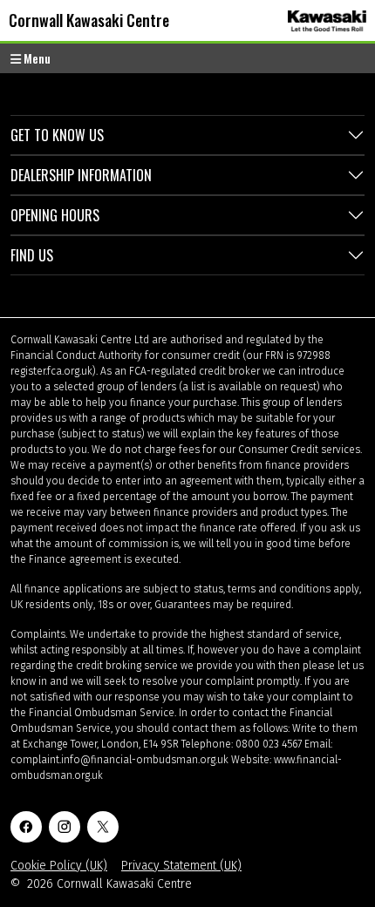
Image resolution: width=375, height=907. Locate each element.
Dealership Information (81, 175)
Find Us (31, 255)
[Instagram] (64, 827)
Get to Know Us (57, 135)
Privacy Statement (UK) (181, 865)
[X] (103, 827)
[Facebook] (26, 827)
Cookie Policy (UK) (58, 865)
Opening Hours (54, 215)
